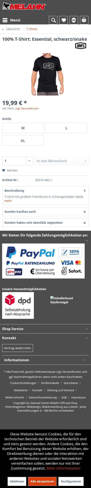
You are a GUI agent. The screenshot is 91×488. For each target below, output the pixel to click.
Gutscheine (71, 383)
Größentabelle (50, 383)
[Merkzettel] (63, 20)
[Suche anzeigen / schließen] (53, 20)
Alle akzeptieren (42, 481)
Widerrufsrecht (14, 397)
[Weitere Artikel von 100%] (80, 45)
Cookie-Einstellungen (23, 383)
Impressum (78, 397)
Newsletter (21, 390)
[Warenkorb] (84, 20)
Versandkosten (71, 372)
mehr (8, 201)
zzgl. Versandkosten (27, 108)
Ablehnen (17, 481)
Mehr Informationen (63, 468)
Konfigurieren (71, 481)
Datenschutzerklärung (43, 397)
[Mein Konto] (74, 20)
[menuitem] (11, 20)
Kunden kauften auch (20, 212)
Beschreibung (14, 190)
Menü (15, 20)
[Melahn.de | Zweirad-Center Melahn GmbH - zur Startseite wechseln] (24, 10)
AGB (64, 397)
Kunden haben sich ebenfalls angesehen (33, 223)
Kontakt (37, 390)
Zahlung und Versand (60, 390)
